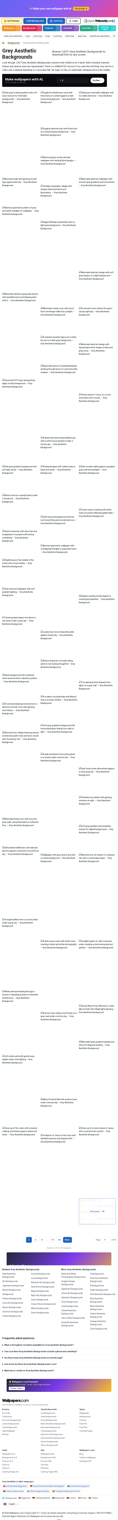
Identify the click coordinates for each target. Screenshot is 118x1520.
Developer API (85, 1461)
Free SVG (68, 28)
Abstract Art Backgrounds (43, 1282)
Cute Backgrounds (48, 1431)
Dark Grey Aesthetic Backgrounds (99, 1279)
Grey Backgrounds (69, 1302)
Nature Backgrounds (11, 1307)
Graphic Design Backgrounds (68, 1283)
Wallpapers (9, 28)
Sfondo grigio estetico (39, 1491)
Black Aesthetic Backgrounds (97, 1307)
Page (98, 1240)
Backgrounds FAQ (48, 1457)
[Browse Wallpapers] (18, 28)
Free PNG (86, 28)
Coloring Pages (105, 28)
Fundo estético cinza (15, 1491)
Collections (7, 1416)
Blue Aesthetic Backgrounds (96, 1300)
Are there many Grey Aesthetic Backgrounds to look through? (33, 1358)
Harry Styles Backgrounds (73, 1318)
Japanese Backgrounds (13, 1285)
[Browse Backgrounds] (39, 28)
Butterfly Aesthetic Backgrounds (70, 1324)
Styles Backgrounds (99, 1290)
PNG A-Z (6, 1468)
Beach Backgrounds (11, 1290)
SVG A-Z (5, 1465)
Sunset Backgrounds (40, 1274)
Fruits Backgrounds (49, 1420)
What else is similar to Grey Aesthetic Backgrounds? (29, 1370)
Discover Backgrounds (11, 1420)
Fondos (95, 1498)
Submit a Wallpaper (87, 1457)
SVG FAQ (44, 1465)
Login (75, 21)
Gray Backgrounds (69, 1306)
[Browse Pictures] (58, 28)
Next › (67, 1240)
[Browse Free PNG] (95, 28)
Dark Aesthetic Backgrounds (9, 1275)
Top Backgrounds (9, 1427)
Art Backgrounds (10, 1281)
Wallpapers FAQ (47, 1454)
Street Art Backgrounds (72, 1293)
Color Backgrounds (98, 1329)
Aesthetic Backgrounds (72, 1297)
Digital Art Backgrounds (72, 1289)
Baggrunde (25, 1498)
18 (59, 1240)
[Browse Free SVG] (76, 28)
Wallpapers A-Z (8, 1454)
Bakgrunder (60, 1498)
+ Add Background (35, 21)
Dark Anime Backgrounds (42, 1287)
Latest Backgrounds (10, 1424)
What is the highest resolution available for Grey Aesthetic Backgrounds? (39, 1345)
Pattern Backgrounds (12, 1298)
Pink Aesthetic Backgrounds (103, 1294)
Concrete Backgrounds (12, 1303)
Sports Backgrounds (49, 1441)
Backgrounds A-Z (9, 1457)
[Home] (3, 43)
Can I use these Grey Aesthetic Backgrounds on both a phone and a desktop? (40, 1351)
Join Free (58, 21)
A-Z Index (6, 1413)
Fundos (73, 1498)
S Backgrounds (97, 1274)
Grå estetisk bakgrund (79, 1486)
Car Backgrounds (48, 1413)
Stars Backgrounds (39, 1300)
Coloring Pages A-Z (10, 1472)
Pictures (49, 28)
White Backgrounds (40, 1308)
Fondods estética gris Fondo (67, 1491)
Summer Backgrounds (12, 1311)
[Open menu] (114, 21)
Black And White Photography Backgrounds (73, 1275)
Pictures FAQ (46, 1461)
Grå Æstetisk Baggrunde (16, 1486)
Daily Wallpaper (8, 1431)
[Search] (105, 21)
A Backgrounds (97, 1285)
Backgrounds (29, 28)
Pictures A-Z (7, 1461)
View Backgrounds (48, 1416)
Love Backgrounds (39, 1278)
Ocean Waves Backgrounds (43, 1304)
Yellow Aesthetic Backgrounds (97, 1315)
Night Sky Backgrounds (41, 1295)
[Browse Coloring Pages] (113, 28)
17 (53, 1240)
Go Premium (13, 21)
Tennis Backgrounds (49, 1445)
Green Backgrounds (40, 1312)
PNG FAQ (44, 1468)
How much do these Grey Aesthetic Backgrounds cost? (30, 1364)
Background (7, 1294)
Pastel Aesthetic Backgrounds (68, 1312)
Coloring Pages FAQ (49, 1472)
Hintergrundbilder (42, 1498)
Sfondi (83, 1498)
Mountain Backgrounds (50, 1427)
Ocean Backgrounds (11, 1316)
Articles (5, 1434)
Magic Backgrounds (40, 1291)
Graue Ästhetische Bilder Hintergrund (48, 1486)
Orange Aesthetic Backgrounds (98, 1323)
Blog (81, 1454)
